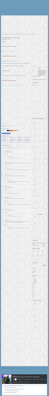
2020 (33, 288)
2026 (33, 278)
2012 (33, 296)
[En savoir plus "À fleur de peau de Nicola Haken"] (44, 257)
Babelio (34, 272)
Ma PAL (10, 34)
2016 (33, 292)
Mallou (11, 46)
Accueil (3, 34)
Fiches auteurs (22, 34)
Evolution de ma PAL (28, 34)
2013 (33, 295)
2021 (33, 287)
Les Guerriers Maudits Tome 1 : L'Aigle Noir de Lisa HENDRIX (13, 65)
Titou (38, 79)
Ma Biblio (6, 34)
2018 (33, 290)
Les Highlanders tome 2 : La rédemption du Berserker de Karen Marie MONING (15, 63)
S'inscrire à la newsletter (6, 133)
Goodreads (34, 270)
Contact (33, 34)
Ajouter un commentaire (10, 147)
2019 (33, 289)
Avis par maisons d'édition (15, 34)
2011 (33, 297)
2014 (33, 294)
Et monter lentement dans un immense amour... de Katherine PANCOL (14, 75)
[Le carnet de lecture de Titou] (35, 72)
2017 (33, 291)
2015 (33, 293)
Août (34, 279)
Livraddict (34, 271)
